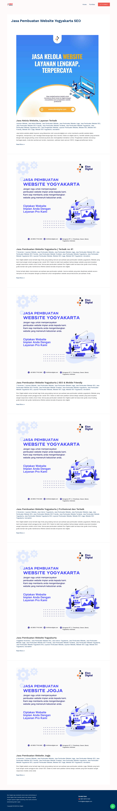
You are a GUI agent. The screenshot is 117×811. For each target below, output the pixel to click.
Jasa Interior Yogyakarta (45, 512)
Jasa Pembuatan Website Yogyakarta (78, 125)
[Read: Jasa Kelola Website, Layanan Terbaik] (57, 76)
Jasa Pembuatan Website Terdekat (53, 125)
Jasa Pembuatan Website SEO (90, 123)
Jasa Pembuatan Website (50, 123)
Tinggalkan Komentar (23, 640)
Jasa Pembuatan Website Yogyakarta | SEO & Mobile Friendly (49, 382)
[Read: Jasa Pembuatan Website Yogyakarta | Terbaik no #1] (58, 203)
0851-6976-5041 (85, 799)
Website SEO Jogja (28, 129)
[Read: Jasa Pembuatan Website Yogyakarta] (58, 592)
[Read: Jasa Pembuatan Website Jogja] (58, 710)
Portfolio (92, 4)
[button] (104, 4)
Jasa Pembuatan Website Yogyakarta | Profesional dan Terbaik (50, 509)
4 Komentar (20, 512)
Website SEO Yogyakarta (43, 129)
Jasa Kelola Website (34, 123)
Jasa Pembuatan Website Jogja (69, 123)
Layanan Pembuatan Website (68, 127)
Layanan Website (21, 123)
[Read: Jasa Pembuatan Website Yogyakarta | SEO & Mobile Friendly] (58, 337)
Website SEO (83, 127)
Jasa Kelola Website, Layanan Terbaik (36, 120)
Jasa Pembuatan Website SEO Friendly (29, 125)
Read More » (20, 144)
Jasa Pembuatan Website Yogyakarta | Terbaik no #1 (44, 249)
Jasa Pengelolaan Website (49, 127)
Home (85, 4)
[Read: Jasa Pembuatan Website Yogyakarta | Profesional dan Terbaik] (58, 463)
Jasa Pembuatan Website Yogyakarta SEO (38, 516)
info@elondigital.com (86, 801)
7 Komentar (20, 252)
